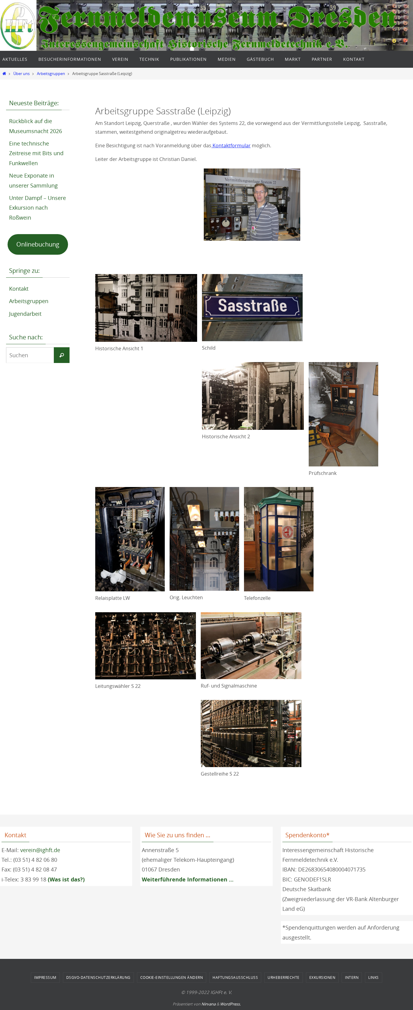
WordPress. (230, 1004)
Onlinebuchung (37, 244)
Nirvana (208, 1004)
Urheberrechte (284, 977)
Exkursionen (322, 977)
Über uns (21, 73)
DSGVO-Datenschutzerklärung (98, 977)
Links (373, 977)
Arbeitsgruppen (51, 73)
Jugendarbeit (25, 313)
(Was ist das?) (66, 879)
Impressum (45, 977)
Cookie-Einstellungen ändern (171, 977)
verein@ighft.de (40, 850)
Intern (352, 977)
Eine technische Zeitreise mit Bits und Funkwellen (36, 153)
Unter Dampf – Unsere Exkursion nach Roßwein (37, 207)
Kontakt (18, 288)
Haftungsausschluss (235, 977)
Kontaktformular (231, 145)
